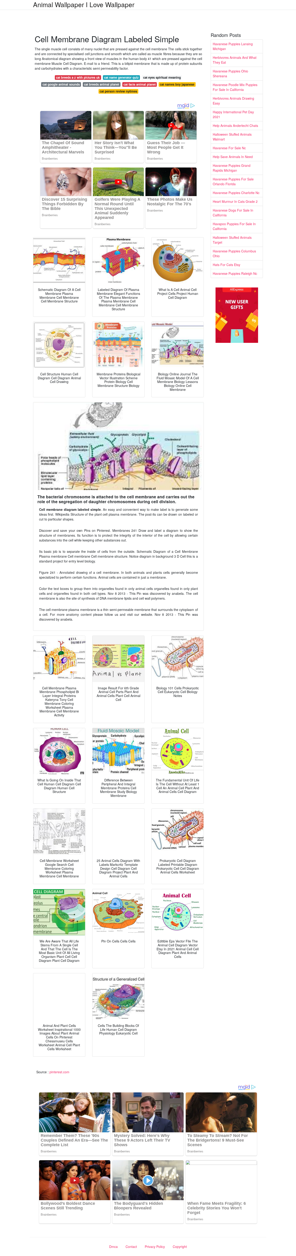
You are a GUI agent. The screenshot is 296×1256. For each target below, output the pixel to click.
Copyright (180, 1246)
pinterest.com (59, 1072)
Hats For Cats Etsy (226, 264)
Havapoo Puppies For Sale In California (234, 226)
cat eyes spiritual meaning (162, 77)
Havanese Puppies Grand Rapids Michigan (231, 168)
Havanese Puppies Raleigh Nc (235, 273)
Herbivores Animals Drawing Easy (233, 100)
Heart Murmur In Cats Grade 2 (235, 201)
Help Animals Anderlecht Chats (235, 125)
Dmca (113, 1246)
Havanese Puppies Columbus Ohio (234, 253)
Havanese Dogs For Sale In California (233, 212)
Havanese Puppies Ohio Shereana (230, 73)
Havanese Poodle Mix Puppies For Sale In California (235, 87)
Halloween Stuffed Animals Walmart (232, 136)
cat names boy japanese (177, 84)
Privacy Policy (155, 1246)
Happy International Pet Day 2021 (233, 114)
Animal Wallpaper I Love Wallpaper (83, 4)
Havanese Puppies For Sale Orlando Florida (233, 181)
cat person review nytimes (118, 91)
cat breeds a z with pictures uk (78, 77)
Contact (131, 1246)
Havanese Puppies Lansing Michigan (233, 46)
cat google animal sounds (61, 84)
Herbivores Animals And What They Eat (234, 60)
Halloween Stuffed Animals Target (232, 240)
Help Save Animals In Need (233, 156)
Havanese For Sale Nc (229, 148)
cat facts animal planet (139, 84)
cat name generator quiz (121, 77)
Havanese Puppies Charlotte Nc (236, 192)
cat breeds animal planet (101, 84)
